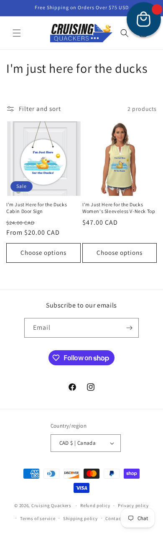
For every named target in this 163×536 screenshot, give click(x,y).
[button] (17, 33)
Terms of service (37, 518)
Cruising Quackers (51, 505)
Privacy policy (133, 505)
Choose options (43, 252)
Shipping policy (80, 518)
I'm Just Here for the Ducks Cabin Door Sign (36, 207)
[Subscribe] (129, 328)
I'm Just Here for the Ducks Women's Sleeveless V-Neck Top (118, 207)
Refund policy (95, 505)
